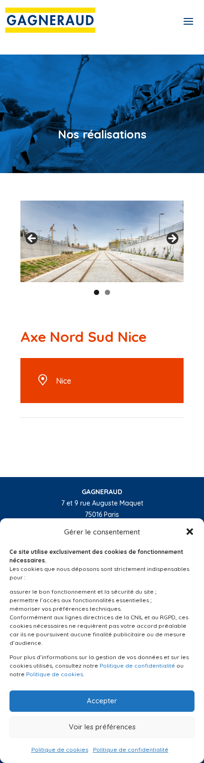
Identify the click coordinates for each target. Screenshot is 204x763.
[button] (190, 531)
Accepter (102, 700)
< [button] (32, 239)
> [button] (172, 239)
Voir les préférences (102, 726)
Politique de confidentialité (137, 665)
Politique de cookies (54, 674)
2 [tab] (107, 292)
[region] (102, 241)
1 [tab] (96, 292)
